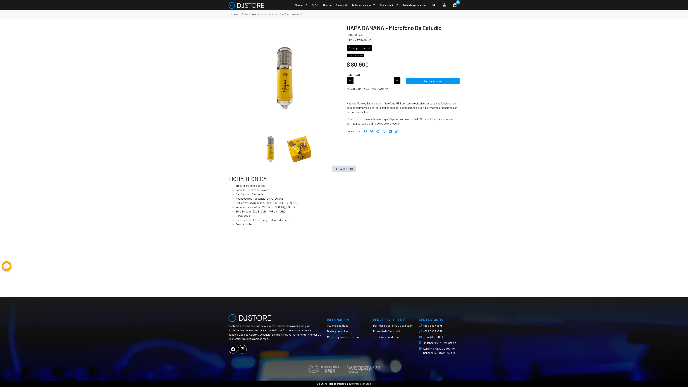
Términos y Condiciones (387, 337)
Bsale (368, 383)
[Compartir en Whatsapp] (397, 131)
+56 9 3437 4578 (432, 325)
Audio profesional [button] (361, 4)
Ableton (327, 4)
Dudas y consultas (338, 331)
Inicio (234, 14)
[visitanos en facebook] (233, 349)
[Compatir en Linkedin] (390, 131)
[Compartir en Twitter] (371, 131)
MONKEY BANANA (360, 40)
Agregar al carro (433, 80)
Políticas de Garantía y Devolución (393, 325)
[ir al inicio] (249, 316)
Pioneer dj (341, 4)
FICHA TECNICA (344, 169)
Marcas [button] (299, 4)
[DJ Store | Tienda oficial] (246, 5)
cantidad (353, 75)
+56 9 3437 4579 (432, 331)
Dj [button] (313, 4)
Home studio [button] (387, 4)
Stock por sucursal (359, 48)
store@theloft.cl (433, 337)
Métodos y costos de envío (343, 337)
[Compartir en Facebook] (365, 131)
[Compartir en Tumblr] (384, 131)
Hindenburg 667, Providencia (439, 342)
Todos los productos (414, 4)
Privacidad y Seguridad (386, 331)
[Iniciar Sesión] (444, 5)
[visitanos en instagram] (242, 349)
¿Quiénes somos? (337, 325)
